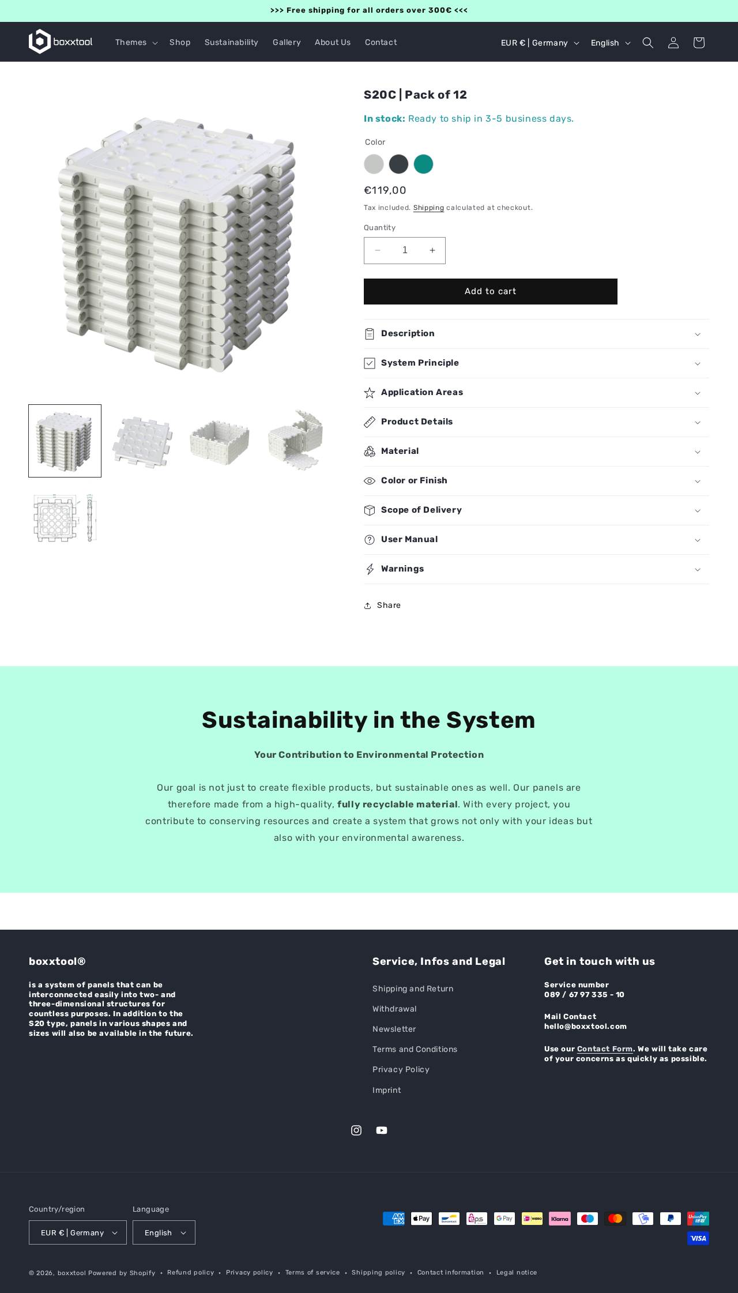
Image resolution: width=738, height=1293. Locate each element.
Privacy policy (249, 1272)
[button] (135, 43)
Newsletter (394, 1029)
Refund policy (190, 1272)
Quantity (380, 227)
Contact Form (605, 1048)
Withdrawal (394, 1009)
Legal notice (516, 1272)
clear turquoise (423, 164)
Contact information (450, 1272)
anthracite (399, 164)
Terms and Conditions (415, 1049)
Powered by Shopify (122, 1273)
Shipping (429, 208)
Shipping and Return (412, 989)
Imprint (386, 1090)
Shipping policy (378, 1272)
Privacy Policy (401, 1069)
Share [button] (389, 605)
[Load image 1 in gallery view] (65, 441)
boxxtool (72, 1273)
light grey (374, 164)
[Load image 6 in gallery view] (298, 441)
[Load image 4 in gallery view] (143, 441)
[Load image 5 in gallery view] (220, 441)
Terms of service (312, 1272)
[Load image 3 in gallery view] (65, 519)
